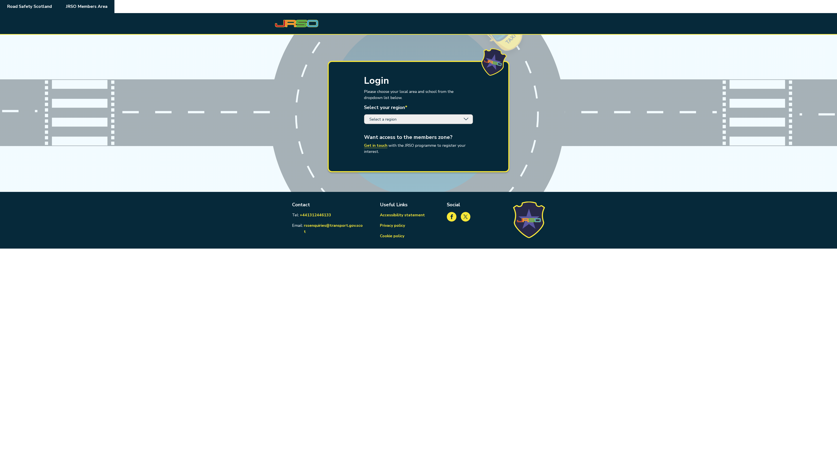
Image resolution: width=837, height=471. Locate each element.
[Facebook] (451, 217)
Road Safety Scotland (29, 6)
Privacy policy (392, 225)
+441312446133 (315, 215)
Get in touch (375, 145)
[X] (465, 217)
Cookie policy (392, 236)
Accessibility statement (402, 215)
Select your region (385, 107)
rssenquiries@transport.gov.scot (334, 228)
